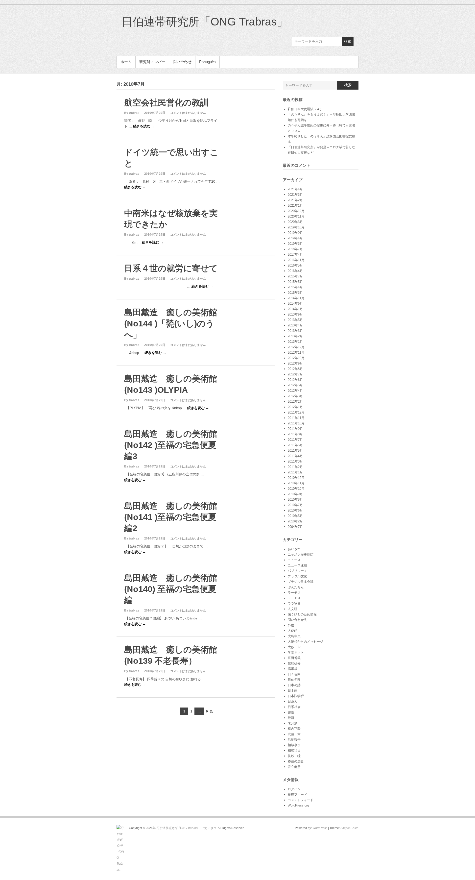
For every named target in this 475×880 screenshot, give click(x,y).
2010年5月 (295, 516)
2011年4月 (295, 456)
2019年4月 (295, 238)
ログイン (294, 789)
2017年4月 (295, 254)
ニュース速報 (297, 565)
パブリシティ (297, 571)
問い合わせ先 (297, 620)
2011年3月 (295, 461)
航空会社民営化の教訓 (166, 102)
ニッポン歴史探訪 (300, 554)
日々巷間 (294, 674)
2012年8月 (295, 369)
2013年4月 (295, 325)
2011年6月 (295, 445)
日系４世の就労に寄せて (171, 268)
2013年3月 (295, 331)
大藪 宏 (294, 647)
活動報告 (294, 739)
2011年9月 (295, 429)
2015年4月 (295, 287)
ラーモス (294, 592)
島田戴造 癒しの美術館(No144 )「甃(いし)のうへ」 (170, 323)
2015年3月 (295, 292)
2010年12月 (296, 478)
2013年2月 (295, 336)
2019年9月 (295, 233)
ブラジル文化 (297, 576)
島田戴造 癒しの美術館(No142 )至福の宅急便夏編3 (170, 445)
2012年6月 (295, 380)
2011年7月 (295, 439)
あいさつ (294, 549)
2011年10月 (296, 423)
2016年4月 (295, 271)
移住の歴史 (296, 761)
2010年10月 (296, 488)
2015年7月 (295, 276)
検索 (347, 41)
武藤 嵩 (294, 734)
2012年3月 (295, 396)
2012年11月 (296, 352)
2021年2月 (295, 200)
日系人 (292, 701)
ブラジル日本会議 (300, 582)
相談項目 (294, 750)
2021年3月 (295, 194)
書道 (291, 712)
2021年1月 (295, 205)
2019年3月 (295, 243)
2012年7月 (295, 374)
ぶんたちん (296, 587)
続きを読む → (144, 126)
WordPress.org (298, 805)
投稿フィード (297, 794)
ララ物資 (294, 603)
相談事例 (294, 745)
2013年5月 (295, 320)
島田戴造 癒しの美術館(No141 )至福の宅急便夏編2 (170, 517)
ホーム (126, 62)
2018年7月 (295, 249)
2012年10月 (296, 358)
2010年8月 (295, 499)
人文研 (292, 609)
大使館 (292, 631)
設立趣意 (294, 767)
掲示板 (292, 669)
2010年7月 (295, 505)
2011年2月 (295, 467)
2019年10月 (296, 227)
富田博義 (294, 658)
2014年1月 (295, 309)
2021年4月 (295, 189)
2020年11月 (296, 216)
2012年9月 (295, 363)
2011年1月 (295, 472)
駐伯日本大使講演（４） (305, 109)
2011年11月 (296, 418)
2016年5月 (295, 265)
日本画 (292, 690)
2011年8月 (295, 434)
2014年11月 (296, 298)
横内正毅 (294, 729)
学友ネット (296, 652)
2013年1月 (295, 341)
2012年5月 (295, 385)
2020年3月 (295, 222)
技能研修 (294, 663)
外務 (291, 625)
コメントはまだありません (188, 113)
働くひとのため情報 (302, 614)
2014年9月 (295, 303)
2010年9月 (295, 494)
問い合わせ (182, 62)
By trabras (131, 113)
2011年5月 (295, 450)
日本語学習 (296, 696)
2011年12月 (296, 412)
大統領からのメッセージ (305, 641)
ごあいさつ (208, 828)
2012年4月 (295, 390)
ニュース (294, 560)
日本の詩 (294, 685)
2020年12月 (296, 211)
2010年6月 (295, 510)
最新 (291, 718)
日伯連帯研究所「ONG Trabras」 (204, 21)
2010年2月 (295, 521)
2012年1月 (295, 407)
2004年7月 (295, 527)
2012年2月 (295, 401)
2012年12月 (296, 347)
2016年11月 (296, 260)
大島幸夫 (294, 636)
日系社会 (294, 707)
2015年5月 (295, 282)
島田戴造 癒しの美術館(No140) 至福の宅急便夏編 (170, 589)
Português (207, 62)
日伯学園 (294, 680)
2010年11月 (296, 483)
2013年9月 (295, 314)
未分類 (292, 723)
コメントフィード (300, 800)
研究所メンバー (152, 62)
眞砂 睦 (294, 756)
